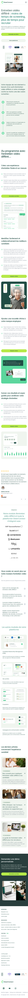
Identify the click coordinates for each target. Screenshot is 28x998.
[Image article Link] (14, 762)
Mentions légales (5, 992)
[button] (25, 2)
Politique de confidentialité (15, 992)
